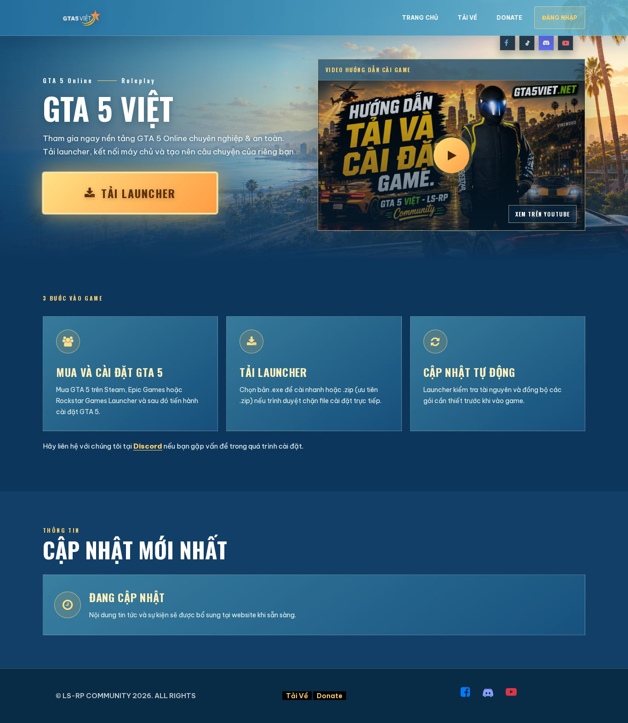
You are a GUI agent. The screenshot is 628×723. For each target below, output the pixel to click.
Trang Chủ (420, 17)
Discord (147, 446)
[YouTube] (565, 43)
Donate (509, 17)
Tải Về (467, 17)
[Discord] (546, 43)
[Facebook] (507, 43)
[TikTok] (527, 43)
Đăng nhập (559, 17)
